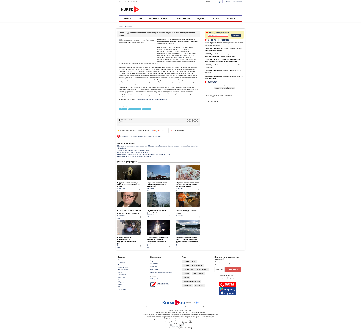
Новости (127, 19)
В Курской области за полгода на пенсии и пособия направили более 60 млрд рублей (187, 184)
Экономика (122, 274)
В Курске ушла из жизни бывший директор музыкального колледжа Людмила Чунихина (129, 211)
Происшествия (123, 267)
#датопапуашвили (134, 109)
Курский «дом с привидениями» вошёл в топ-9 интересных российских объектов (143, 154)
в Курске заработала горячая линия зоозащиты (150, 99)
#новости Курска (189, 261)
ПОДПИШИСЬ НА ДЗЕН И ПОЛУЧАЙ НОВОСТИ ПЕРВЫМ (140, 136)
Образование (122, 287)
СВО (140, 19)
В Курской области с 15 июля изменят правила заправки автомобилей (157, 184)
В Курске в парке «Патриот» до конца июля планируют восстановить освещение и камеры (157, 240)
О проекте (153, 261)
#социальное (199, 285)
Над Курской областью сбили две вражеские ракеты (134, 156)
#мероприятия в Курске (192, 281)
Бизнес (120, 284)
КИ (180, 57)
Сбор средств (154, 269)
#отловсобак (146, 109)
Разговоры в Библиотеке (159, 19)
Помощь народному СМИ (218, 33)
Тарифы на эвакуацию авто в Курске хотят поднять (133, 150)
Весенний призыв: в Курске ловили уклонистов (132, 152)
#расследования (198, 273)
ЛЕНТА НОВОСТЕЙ (219, 40)
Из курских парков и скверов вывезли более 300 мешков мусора (186, 211)
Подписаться (233, 270)
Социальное (122, 289)
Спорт (120, 272)
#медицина (187, 285)
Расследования (123, 270)
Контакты (231, 19)
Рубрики (216, 19)
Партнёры (153, 267)
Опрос (212, 82)
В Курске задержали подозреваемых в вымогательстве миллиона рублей (126, 240)
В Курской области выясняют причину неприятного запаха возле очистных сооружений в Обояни (187, 240)
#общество (123, 109)
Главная (121, 27)
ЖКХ (119, 279)
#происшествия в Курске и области (195, 269)
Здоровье (121, 282)
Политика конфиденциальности (161, 272)
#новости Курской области (193, 265)
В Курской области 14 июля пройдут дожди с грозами (156, 211)
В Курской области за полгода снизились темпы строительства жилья (128, 184)
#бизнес (186, 273)
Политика (121, 265)
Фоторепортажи (183, 19)
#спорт (186, 277)
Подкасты (201, 19)
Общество (128, 27)
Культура (121, 277)
